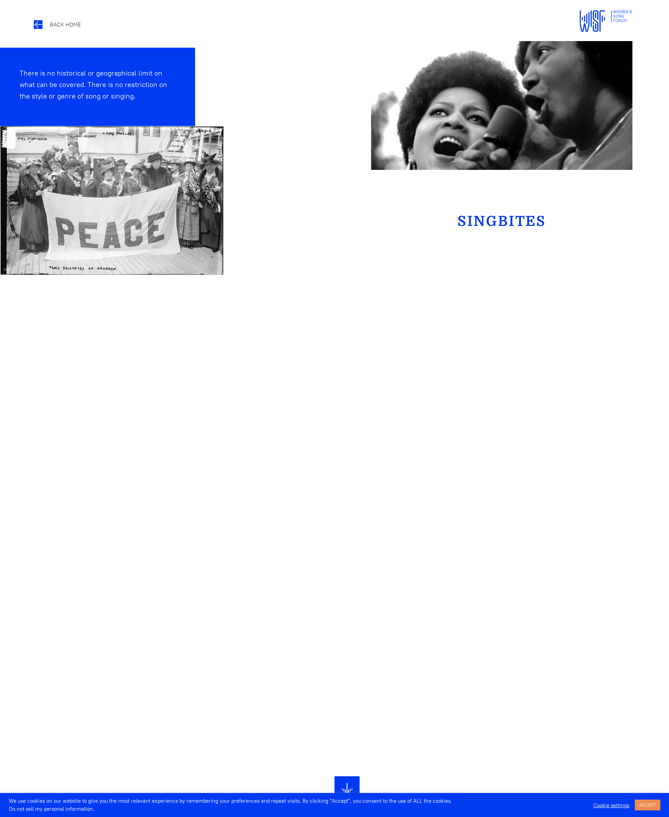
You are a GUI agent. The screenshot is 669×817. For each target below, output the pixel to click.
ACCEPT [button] (647, 805)
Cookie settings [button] (611, 805)
